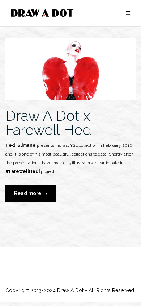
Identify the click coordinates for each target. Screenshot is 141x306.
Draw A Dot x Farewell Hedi (49, 122)
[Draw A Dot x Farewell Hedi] (70, 68)
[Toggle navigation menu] (128, 13)
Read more (35, 196)
